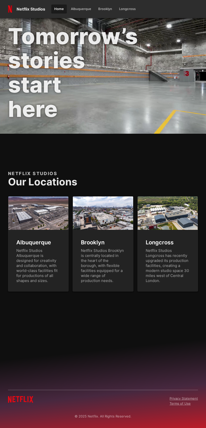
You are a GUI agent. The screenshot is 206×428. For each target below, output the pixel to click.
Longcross (160, 242)
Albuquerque (33, 242)
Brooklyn (93, 242)
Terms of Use (180, 403)
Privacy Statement (184, 398)
